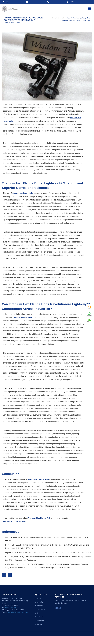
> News (37, 613)
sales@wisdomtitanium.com (14, 521)
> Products (39, 606)
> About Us (39, 602)
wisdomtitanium (10, 607)
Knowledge (61, 18)
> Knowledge (39, 617)
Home (54, 18)
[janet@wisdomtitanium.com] (27, 2)
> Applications (40, 609)
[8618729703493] (48, 2)
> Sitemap (38, 624)
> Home (38, 598)
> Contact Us (39, 620)
